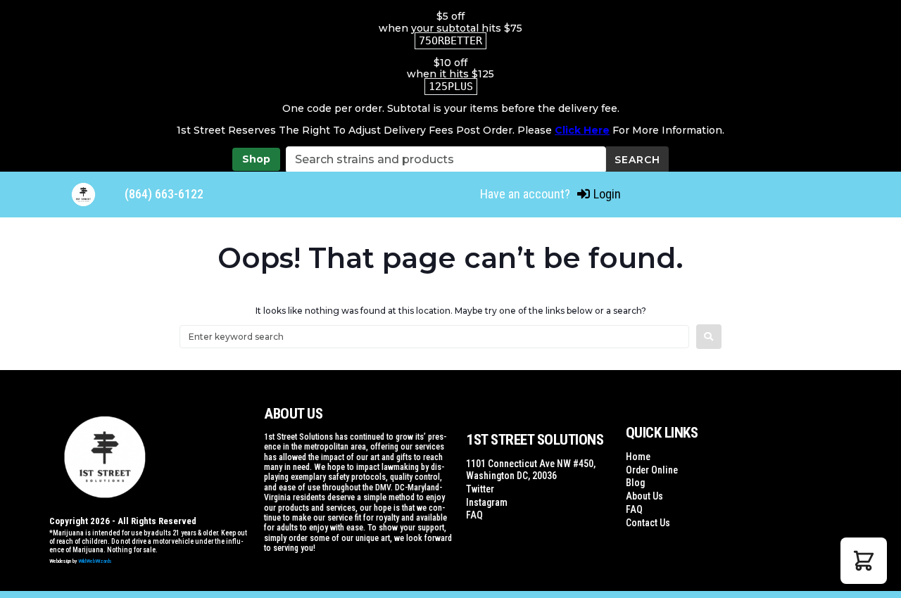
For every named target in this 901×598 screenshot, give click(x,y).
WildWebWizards (95, 561)
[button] (863, 560)
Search (637, 159)
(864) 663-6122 (164, 193)
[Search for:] (434, 336)
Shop (256, 159)
